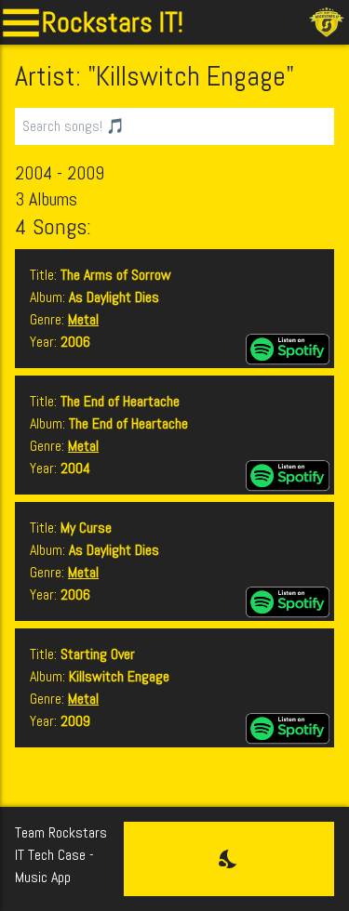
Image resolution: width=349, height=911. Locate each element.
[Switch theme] (229, 859)
